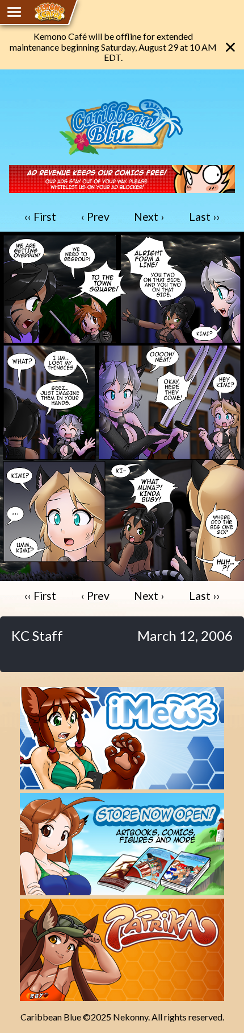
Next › (149, 216)
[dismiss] (230, 47)
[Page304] (122, 575)
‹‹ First (40, 216)
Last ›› (204, 216)
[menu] (14, 12)
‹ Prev (95, 216)
